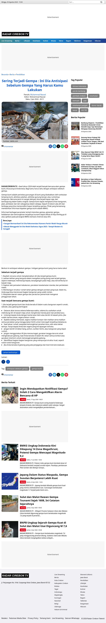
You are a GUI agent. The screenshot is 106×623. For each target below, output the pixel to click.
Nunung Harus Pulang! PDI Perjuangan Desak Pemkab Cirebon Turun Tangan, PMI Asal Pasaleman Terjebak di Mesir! (92, 140)
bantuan (76, 100)
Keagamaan (88, 41)
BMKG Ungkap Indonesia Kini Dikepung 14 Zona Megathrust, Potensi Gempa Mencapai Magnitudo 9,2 (43, 451)
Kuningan (57, 598)
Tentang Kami (45, 618)
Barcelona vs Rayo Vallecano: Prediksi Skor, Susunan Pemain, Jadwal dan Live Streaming (92, 181)
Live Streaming (6, 41)
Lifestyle (27, 41)
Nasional (57, 601)
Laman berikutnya (10, 352)
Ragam (68, 41)
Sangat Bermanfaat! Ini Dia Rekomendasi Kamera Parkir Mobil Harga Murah (36, 223)
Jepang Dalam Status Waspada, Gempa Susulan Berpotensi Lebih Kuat (44, 476)
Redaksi (4, 618)
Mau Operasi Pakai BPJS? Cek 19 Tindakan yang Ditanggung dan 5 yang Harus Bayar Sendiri (92, 154)
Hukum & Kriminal (60, 610)
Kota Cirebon (58, 580)
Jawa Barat (84, 577)
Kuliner (45, 41)
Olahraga (57, 607)
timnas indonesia (79, 86)
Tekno (61, 41)
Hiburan (98, 41)
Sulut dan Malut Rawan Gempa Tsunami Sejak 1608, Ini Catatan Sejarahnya (39, 500)
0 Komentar (8, 146)
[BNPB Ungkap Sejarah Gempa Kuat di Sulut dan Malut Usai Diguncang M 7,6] (10, 529)
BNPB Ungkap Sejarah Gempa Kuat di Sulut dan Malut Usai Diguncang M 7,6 (43, 524)
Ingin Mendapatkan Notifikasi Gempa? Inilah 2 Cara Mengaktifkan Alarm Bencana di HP (44, 392)
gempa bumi (37, 368)
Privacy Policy (33, 618)
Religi (56, 604)
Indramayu (58, 592)
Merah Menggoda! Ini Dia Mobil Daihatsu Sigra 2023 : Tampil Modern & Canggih (33, 227)
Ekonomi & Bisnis (86, 575)
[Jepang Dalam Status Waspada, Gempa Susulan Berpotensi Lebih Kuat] (10, 481)
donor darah (97, 105)
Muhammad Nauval (38, 94)
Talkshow (77, 41)
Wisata (53, 41)
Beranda (4, 74)
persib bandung (79, 91)
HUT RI (84, 110)
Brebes (56, 586)
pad (84, 100)
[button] (18, 41)
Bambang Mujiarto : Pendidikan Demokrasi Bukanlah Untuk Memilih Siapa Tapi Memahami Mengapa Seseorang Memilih (92, 126)
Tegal (56, 589)
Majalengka (58, 595)
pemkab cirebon (79, 96)
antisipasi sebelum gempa (17, 368)
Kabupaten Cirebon (61, 583)
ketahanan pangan (80, 105)
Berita (17, 41)
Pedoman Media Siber (17, 618)
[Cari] (101, 2)
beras (75, 110)
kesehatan (94, 96)
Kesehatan (36, 41)
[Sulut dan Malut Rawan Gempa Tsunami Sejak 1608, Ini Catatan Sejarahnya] (10, 503)
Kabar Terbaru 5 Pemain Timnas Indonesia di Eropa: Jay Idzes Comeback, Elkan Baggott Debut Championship (92, 168)
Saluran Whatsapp (72, 618)
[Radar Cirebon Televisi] (15, 34)
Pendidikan (20, 74)
